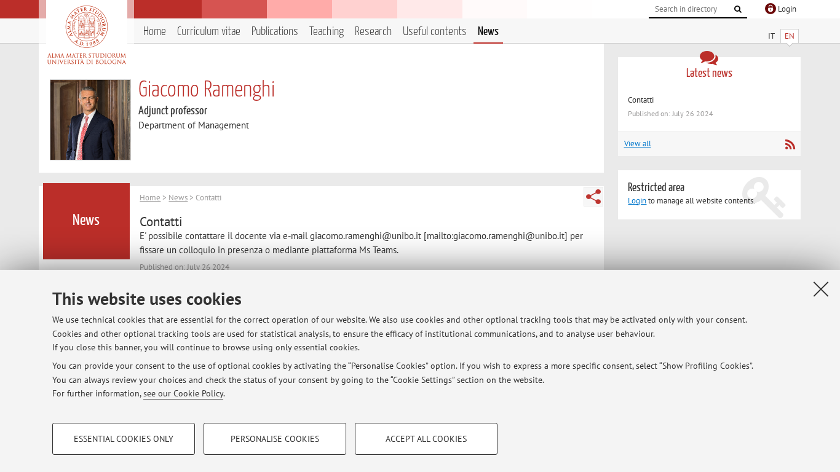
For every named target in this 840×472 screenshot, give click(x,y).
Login (637, 200)
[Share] (593, 196)
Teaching (326, 31)
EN (789, 36)
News (488, 31)
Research (373, 31)
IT (771, 36)
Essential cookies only (123, 438)
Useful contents (435, 31)
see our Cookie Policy (183, 393)
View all (637, 143)
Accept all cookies (426, 438)
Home (154, 31)
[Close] (821, 289)
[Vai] (738, 9)
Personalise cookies (275, 438)
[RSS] (789, 144)
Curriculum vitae (208, 31)
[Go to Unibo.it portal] (86, 35)
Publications (275, 31)
